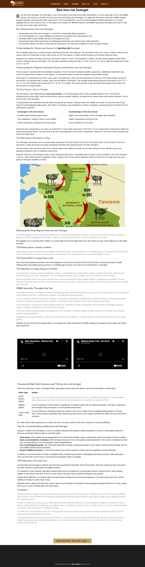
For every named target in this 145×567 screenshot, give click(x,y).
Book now (25, 326)
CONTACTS (104, 4)
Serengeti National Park (98, 94)
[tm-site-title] (75, 564)
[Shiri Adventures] (17, 4)
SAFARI (66, 4)
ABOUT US (85, 4)
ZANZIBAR (75, 4)
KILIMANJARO (55, 4)
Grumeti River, (94, 262)
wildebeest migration (52, 72)
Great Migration (69, 20)
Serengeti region (26, 52)
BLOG (95, 4)
